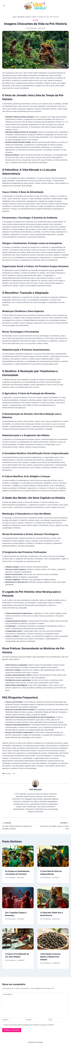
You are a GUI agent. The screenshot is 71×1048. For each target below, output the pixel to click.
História (35, 20)
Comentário (8, 994)
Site (50, 1020)
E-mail (29, 1020)
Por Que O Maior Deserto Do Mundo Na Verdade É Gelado (17, 826)
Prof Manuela (32, 28)
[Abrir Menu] (4, 5)
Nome (6, 1020)
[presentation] (18, 856)
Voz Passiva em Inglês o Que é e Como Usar (54, 826)
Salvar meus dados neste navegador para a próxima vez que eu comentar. (29, 1025)
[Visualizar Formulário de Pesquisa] (67, 5)
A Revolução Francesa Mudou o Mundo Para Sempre (50, 957)
